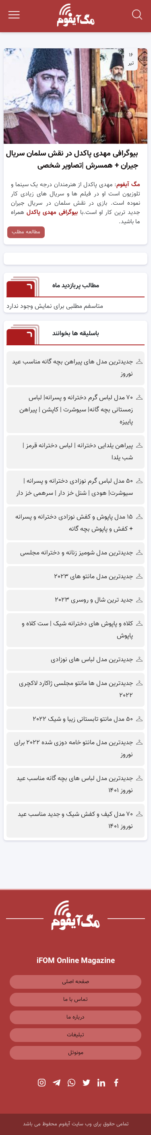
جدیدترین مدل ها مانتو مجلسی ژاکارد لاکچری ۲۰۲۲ (76, 690)
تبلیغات (75, 1035)
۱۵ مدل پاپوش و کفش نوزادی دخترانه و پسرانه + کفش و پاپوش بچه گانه (74, 523)
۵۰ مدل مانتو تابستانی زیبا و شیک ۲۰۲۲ (83, 719)
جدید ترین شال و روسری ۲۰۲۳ (94, 600)
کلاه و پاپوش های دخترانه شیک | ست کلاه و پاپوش (77, 630)
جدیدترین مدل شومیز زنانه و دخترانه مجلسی (76, 553)
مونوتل (75, 1052)
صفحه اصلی (75, 981)
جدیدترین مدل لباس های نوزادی (92, 660)
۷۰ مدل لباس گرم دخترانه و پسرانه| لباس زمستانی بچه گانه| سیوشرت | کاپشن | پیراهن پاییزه (76, 410)
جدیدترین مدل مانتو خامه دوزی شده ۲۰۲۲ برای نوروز (73, 749)
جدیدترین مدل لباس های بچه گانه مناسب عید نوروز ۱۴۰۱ (75, 785)
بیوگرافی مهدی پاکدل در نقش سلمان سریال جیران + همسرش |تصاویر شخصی (72, 160)
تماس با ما (75, 999)
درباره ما (75, 1017)
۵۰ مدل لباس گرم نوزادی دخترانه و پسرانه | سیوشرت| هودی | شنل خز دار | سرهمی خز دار (73, 487)
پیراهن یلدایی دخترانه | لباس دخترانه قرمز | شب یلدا (78, 452)
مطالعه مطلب (26, 232)
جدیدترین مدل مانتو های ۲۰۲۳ (93, 577)
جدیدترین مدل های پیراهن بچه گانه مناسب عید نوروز (72, 368)
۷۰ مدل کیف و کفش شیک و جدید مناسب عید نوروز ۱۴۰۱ (75, 820)
